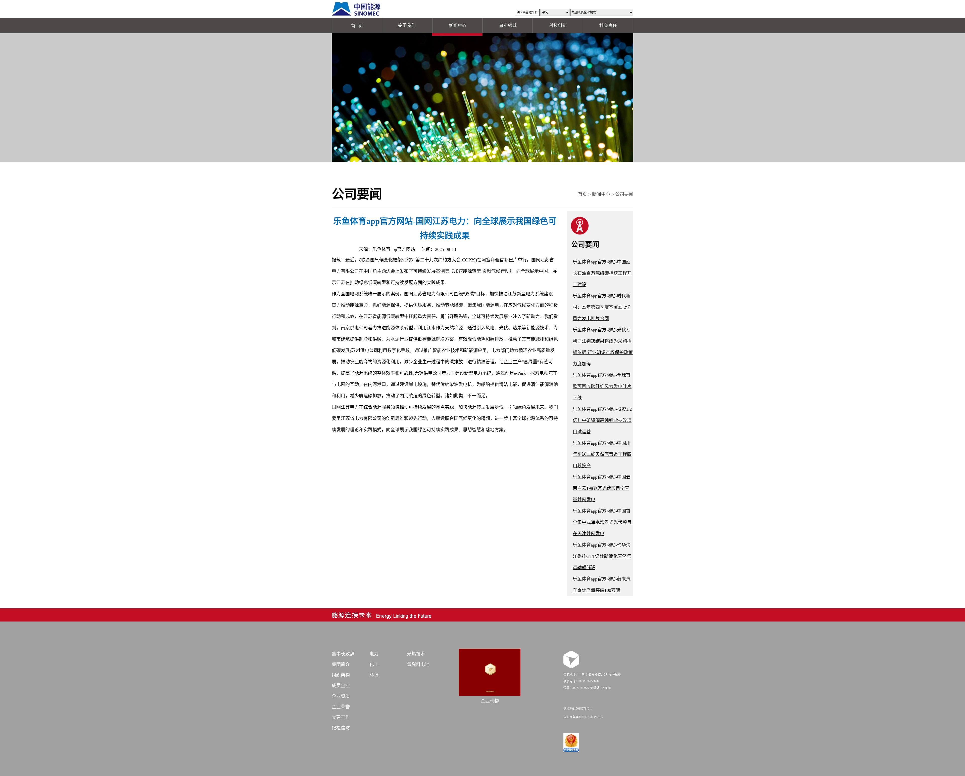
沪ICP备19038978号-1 (577, 708)
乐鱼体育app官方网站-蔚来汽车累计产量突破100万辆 (602, 584)
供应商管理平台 (527, 12)
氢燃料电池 (418, 664)
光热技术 (416, 653)
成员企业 (341, 685)
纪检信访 (341, 727)
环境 (373, 675)
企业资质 (341, 696)
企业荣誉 (341, 706)
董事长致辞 (343, 653)
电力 (373, 653)
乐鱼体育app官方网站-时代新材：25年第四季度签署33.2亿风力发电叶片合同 (602, 307)
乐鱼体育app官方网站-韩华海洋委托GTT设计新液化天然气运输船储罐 (602, 556)
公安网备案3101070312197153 (583, 717)
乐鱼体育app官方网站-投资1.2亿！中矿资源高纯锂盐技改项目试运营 (602, 420)
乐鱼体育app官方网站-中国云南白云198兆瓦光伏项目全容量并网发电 (602, 488)
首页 (582, 194)
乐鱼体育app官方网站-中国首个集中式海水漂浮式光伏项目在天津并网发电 (602, 522)
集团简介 (341, 664)
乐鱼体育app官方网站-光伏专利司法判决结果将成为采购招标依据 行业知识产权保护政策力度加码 (603, 346)
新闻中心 (601, 194)
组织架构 (341, 675)
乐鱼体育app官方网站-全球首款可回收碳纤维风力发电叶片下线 (602, 386)
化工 (373, 664)
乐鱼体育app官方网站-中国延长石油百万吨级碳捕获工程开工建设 (602, 273)
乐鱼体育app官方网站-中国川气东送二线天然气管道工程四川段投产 (602, 454)
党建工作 (341, 717)
